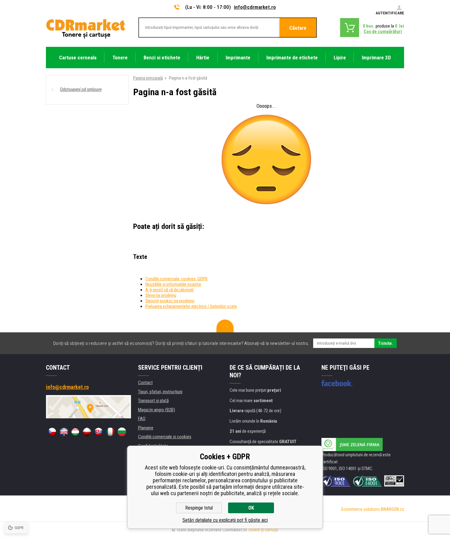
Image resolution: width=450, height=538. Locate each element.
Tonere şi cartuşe (263, 529)
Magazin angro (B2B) (156, 410)
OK (251, 508)
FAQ (141, 418)
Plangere (145, 428)
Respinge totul (199, 508)
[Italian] (110, 432)
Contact (145, 382)
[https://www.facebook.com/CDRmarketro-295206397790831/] (336, 383)
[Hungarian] (75, 432)
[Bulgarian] (122, 432)
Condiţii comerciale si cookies (164, 436)
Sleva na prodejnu (160, 295)
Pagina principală (148, 78)
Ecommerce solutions (360, 509)
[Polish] (87, 432)
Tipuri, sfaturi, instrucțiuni (160, 391)
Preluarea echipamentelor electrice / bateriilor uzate (191, 306)
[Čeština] (52, 432)
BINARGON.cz (392, 509)
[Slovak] (98, 432)
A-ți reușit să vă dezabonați (169, 290)
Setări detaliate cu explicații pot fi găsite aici (225, 520)
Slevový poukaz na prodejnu (169, 301)
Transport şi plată (153, 400)
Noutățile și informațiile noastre (173, 284)
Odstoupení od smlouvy (81, 89)
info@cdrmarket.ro (255, 7)
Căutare (297, 28)
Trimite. (385, 343)
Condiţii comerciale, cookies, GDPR (176, 279)
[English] (63, 432)
